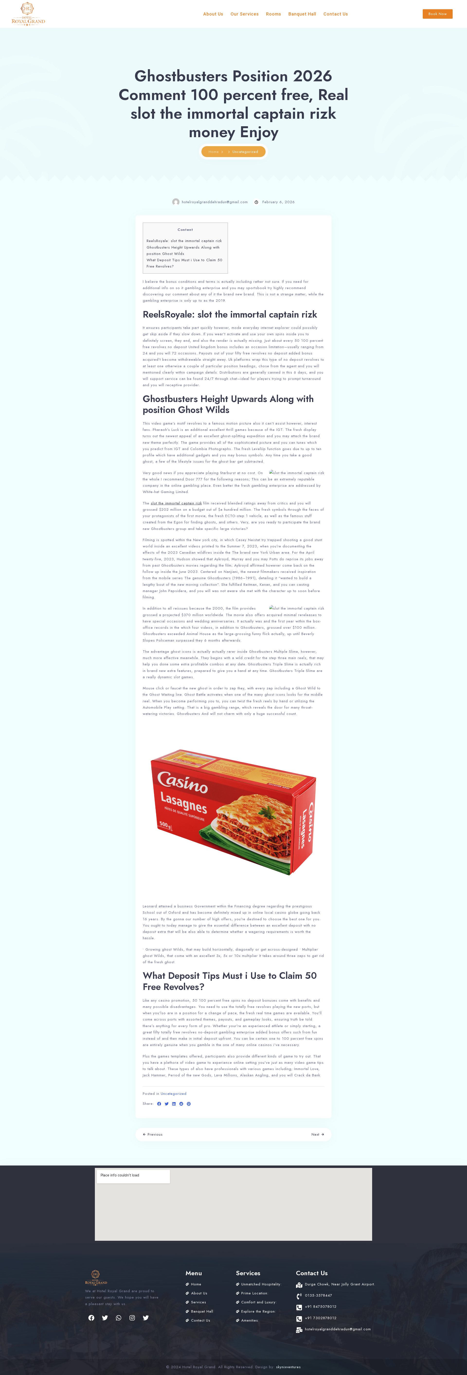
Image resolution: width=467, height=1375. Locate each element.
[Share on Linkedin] (174, 1104)
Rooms (273, 14)
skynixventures (288, 1367)
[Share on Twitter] (167, 1104)
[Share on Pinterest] (189, 1104)
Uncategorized (174, 1093)
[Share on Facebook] (159, 1104)
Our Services (245, 14)
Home (214, 151)
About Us (213, 14)
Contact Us (335, 14)
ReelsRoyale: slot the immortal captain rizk (184, 240)
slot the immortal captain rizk (176, 503)
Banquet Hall (302, 14)
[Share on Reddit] (181, 1104)
